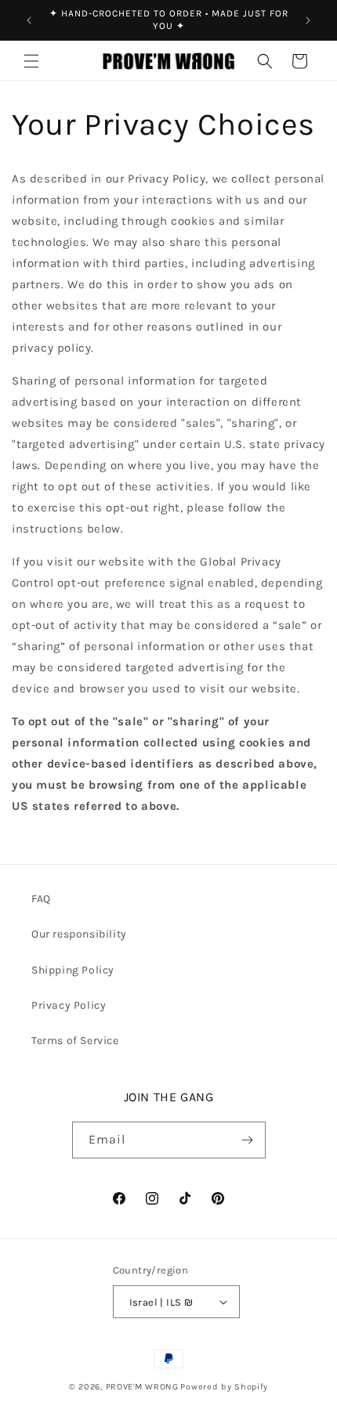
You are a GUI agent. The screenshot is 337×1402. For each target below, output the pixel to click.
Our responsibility (79, 934)
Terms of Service (75, 1040)
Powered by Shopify (224, 1387)
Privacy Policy (68, 1005)
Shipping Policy (72, 970)
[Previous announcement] (29, 20)
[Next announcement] (308, 20)
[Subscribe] (247, 1140)
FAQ (41, 898)
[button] (31, 61)
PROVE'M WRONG (142, 1387)
